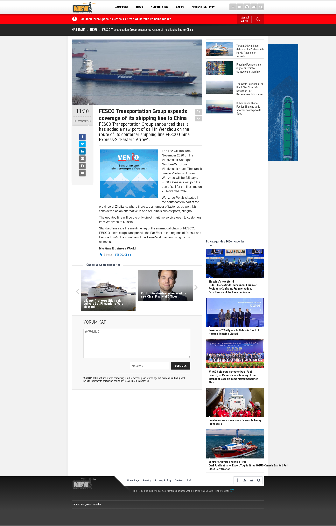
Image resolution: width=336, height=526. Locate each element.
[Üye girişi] (251, 480)
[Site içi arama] (260, 7)
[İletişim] (253, 7)
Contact (179, 480)
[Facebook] (82, 137)
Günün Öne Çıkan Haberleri (87, 504)
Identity (147, 480)
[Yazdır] (82, 166)
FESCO (119, 254)
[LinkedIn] (82, 151)
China (127, 254)
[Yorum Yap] (82, 173)
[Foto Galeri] (246, 7)
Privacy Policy (163, 480)
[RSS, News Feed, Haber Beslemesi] (244, 480)
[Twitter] (82, 144)
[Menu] (232, 7)
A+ (199, 111)
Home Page (133, 480)
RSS (189, 480)
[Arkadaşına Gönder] (82, 158)
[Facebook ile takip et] (237, 480)
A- (198, 118)
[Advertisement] (235, 178)
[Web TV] (239, 7)
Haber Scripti (222, 490)
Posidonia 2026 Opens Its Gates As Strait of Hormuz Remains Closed (126, 19)
